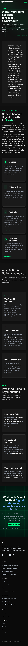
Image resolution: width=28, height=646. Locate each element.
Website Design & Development (10, 565)
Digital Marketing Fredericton (9, 598)
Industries (4, 578)
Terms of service (6, 613)
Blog (3, 629)
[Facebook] (3, 555)
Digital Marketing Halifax (8, 601)
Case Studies (5, 633)
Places (4, 8)
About (3, 623)
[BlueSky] (10, 555)
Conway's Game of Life (22, 35)
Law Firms (4, 582)
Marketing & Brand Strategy (9, 574)
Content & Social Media (7, 571)
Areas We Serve (6, 595)
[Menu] (25, 2)
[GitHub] (14, 555)
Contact (4, 626)
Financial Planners (6, 588)
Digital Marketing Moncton (8, 604)
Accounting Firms (6, 585)
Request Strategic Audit (14, 524)
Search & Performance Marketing (10, 568)
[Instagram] (6, 555)
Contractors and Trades (8, 591)
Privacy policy (5, 616)
